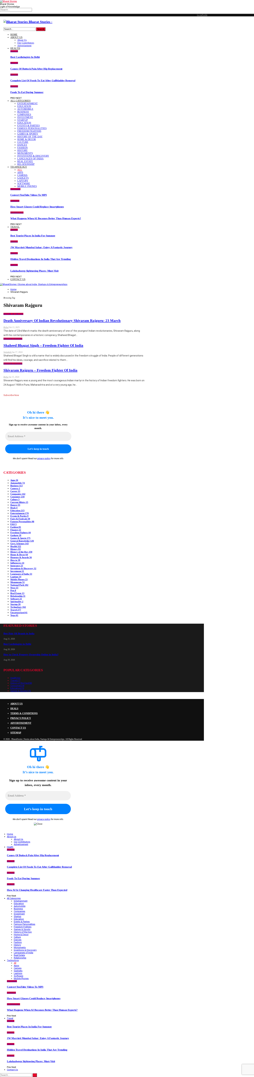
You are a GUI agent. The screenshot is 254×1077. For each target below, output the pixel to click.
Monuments (25, 153)
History (22, 150)
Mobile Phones (27, 186)
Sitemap (15, 732)
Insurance (16, 565)
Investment (25, 117)
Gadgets (23, 178)
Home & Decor (26, 139)
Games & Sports (27, 134)
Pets (13, 590)
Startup (22, 120)
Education (24, 106)
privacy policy (43, 458)
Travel (15, 227)
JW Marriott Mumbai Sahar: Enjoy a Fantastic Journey (41, 247)
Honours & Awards (21, 557)
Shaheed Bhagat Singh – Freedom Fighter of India (43, 345)
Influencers (17, 563)
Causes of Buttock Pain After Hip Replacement (36, 68)
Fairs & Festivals (20, 518)
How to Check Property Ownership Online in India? (30, 654)
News (14, 587)
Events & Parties (28, 125)
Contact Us (17, 279)
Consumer (17, 496)
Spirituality (16, 601)
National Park (19, 585)
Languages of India (30, 158)
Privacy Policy (20, 718)
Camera (22, 175)
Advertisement (24, 45)
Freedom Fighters (29, 131)
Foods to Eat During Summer (27, 92)
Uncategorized (18, 612)
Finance (15, 530)
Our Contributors (25, 43)
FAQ (13, 524)
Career (15, 491)
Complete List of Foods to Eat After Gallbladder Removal (42, 80)
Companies (24, 114)
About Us (16, 37)
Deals (13, 507)
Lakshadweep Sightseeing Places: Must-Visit (34, 270)
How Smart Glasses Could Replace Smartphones (37, 206)
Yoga (14, 615)
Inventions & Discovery (33, 156)
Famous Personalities (32, 128)
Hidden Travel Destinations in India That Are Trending (40, 259)
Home (13, 34)
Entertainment (27, 103)
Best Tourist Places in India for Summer (32, 235)
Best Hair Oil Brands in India (18, 633)
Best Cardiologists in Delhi (25, 57)
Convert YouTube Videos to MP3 (28, 195)
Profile (204, 15)
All (19, 169)
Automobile (25, 109)
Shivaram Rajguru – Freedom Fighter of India (40, 370)
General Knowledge (22, 541)
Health (15, 48)
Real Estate (25, 161)
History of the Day (30, 136)
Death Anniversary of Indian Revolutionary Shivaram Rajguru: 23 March (62, 321)
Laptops (22, 180)
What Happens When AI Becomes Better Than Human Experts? (45, 218)
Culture (22, 142)
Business (23, 111)
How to (15, 560)
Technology (18, 167)
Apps (20, 172)
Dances (22, 145)
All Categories (20, 100)
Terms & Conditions (24, 713)
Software (23, 183)
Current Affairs (19, 502)
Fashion (22, 147)
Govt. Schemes (19, 543)
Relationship (26, 164)
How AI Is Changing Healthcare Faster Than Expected (37, 890)
